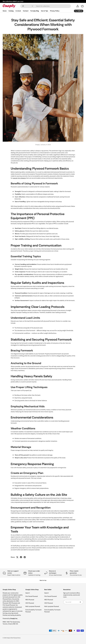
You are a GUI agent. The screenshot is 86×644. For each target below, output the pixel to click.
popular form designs (19, 178)
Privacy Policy (54, 11)
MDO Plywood (29, 600)
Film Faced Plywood (31, 596)
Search (27, 593)
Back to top (43, 580)
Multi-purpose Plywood (32, 606)
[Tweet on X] (17, 557)
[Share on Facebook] (21, 557)
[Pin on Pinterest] (25, 557)
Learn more (20, 1)
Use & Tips (44, 11)
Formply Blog (34, 11)
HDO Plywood (29, 603)
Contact (25, 11)
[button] (82, 6)
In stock (18, 11)
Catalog (11, 11)
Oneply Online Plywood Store (13, 638)
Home (5, 11)
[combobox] (45, 6)
